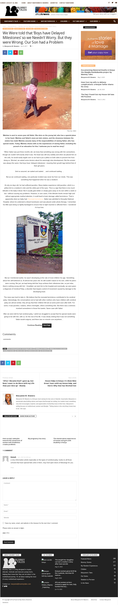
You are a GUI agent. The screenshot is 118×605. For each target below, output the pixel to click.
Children (63, 21)
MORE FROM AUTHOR (27, 416)
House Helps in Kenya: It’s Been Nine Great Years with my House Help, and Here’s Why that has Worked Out (60, 383)
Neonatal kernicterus (35, 199)
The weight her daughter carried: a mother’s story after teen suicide (64, 562)
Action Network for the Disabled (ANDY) (21, 348)
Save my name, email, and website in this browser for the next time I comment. (31, 523)
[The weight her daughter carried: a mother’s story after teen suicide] (47, 563)
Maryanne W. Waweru (11, 46)
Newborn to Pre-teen (87, 579)
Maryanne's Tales (87, 573)
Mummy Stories (19, 28)
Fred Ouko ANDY (21, 351)
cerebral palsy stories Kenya (57, 348)
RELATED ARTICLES (10, 416)
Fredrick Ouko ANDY (34, 351)
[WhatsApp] (21, 52)
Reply (12, 467)
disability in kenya (9, 351)
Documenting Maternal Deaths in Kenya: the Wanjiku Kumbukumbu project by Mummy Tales (98, 72)
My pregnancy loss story (37, 438)
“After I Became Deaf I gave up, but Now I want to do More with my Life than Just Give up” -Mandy (18, 383)
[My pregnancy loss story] (39, 428)
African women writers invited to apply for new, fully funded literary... (65, 584)
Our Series (94, 21)
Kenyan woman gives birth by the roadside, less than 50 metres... (65, 573)
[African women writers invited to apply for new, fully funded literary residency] (47, 585)
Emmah (13, 457)
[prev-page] (72, 416)
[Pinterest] (15, 52)
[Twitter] (112, 2)
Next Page (46, 325)
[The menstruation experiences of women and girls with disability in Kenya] (64, 428)
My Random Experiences (89, 566)
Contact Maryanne (66, 3)
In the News (85, 583)
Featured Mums (29, 21)
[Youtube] (116, 2)
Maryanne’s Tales (11, 21)
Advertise (54, 3)
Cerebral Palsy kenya (41, 348)
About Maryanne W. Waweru (38, 3)
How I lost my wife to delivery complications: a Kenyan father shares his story (97, 84)
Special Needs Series (41, 28)
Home (24, 3)
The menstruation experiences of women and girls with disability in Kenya (64, 440)
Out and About (79, 21)
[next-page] (75, 416)
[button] (114, 21)
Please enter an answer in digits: (13, 528)
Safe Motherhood (48, 21)
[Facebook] (109, 2)
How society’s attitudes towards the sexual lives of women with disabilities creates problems (12, 441)
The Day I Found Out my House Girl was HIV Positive (97, 95)
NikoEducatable (46, 351)
